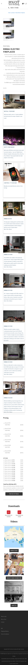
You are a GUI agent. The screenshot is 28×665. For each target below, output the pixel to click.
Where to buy (14, 550)
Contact (2, 622)
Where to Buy (3, 616)
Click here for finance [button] (14, 494)
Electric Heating (6, 46)
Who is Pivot (3, 619)
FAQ (2, 628)
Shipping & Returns (5, 631)
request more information (14, 578)
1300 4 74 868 (14, 8)
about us (14, 605)
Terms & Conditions (5, 634)
